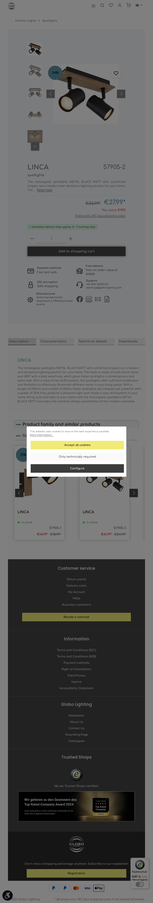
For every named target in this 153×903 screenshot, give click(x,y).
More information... (41, 435)
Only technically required (77, 456)
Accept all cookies (77, 445)
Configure (77, 468)
